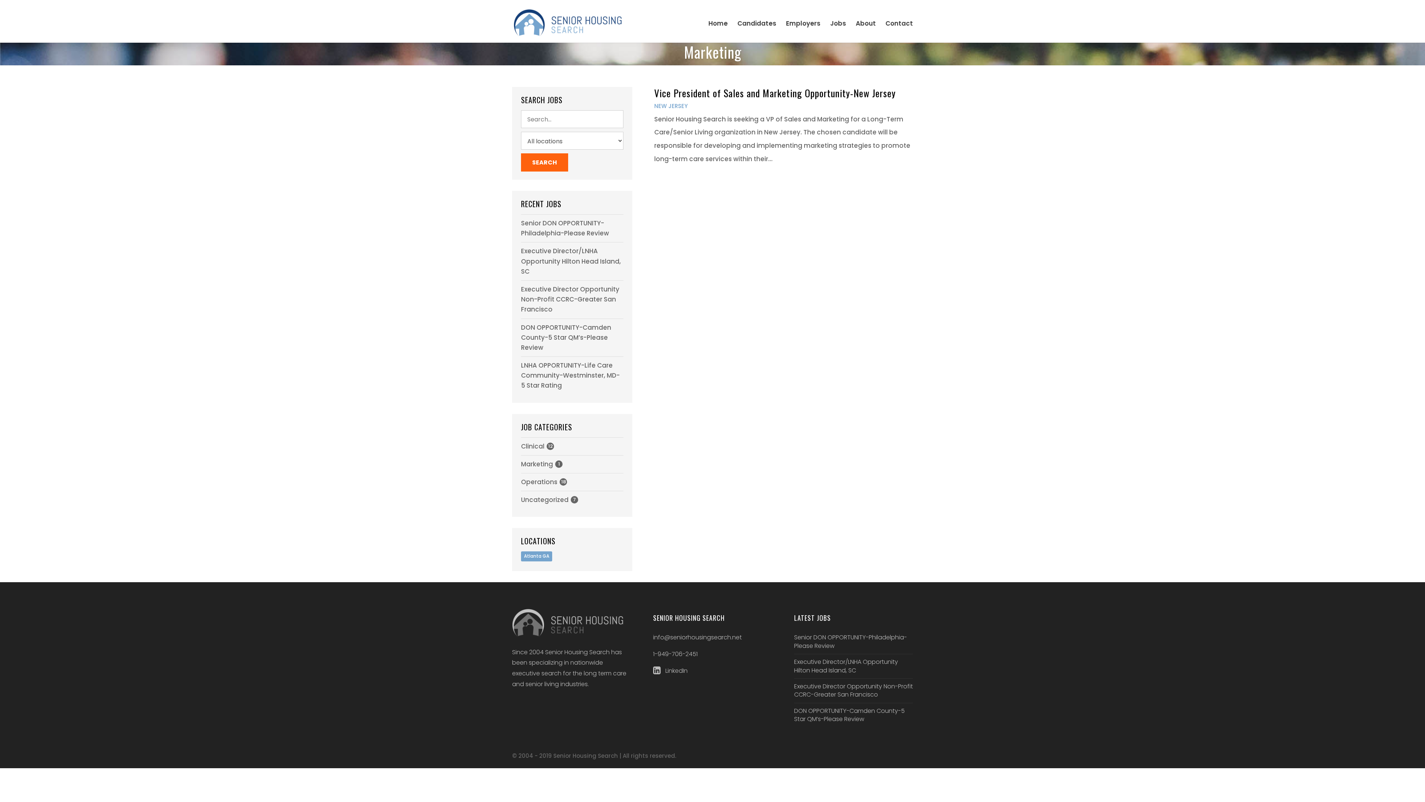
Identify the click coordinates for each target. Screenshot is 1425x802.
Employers (803, 24)
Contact (899, 24)
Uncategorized (545, 499)
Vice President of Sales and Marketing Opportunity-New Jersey (775, 93)
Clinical (532, 446)
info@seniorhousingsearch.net (697, 637)
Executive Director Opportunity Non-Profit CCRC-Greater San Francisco (570, 299)
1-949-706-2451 (675, 654)
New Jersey (671, 106)
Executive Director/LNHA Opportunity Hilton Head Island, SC (571, 261)
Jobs (838, 24)
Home (718, 24)
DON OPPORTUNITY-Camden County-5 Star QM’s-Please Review (566, 337)
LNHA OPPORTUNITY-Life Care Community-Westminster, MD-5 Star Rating (570, 375)
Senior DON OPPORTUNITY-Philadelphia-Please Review (850, 641)
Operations (539, 481)
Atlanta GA (536, 556)
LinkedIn (676, 670)
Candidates (756, 24)
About (866, 24)
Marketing (537, 464)
